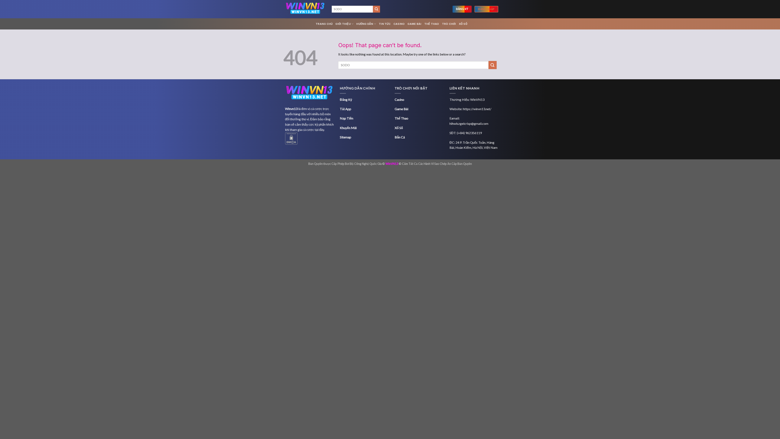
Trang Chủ (324, 23)
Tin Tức (385, 23)
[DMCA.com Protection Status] (291, 138)
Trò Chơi (449, 23)
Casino (399, 23)
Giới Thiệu (343, 23)
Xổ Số (463, 23)
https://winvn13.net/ (477, 109)
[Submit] (376, 9)
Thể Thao (431, 23)
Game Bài (414, 23)
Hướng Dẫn (364, 23)
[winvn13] (305, 9)
